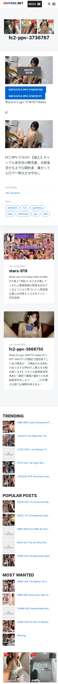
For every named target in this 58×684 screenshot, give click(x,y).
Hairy (10, 213)
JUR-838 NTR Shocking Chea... (34, 476)
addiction (12, 207)
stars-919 (18, 270)
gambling (38, 207)
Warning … (22, 635)
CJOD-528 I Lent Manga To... (32, 449)
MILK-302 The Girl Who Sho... (32, 542)
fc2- (25, 207)
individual (23, 213)
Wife (45, 213)
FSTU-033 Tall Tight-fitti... (31, 462)
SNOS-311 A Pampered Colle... (33, 515)
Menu (53, 4)
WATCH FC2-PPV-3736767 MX (26, 89)
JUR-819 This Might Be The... (32, 436)
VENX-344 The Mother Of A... (32, 581)
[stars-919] (29, 246)
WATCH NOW (29, 71)
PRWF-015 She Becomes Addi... (34, 556)
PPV (36, 213)
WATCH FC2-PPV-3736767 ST (25, 96)
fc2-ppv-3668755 (26, 349)
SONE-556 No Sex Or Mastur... (33, 621)
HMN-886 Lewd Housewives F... (34, 422)
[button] (32, 4)
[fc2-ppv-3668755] (29, 324)
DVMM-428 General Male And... (33, 608)
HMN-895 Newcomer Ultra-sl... (33, 595)
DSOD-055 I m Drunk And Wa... (33, 502)
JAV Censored (12, 193)
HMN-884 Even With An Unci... (33, 529)
